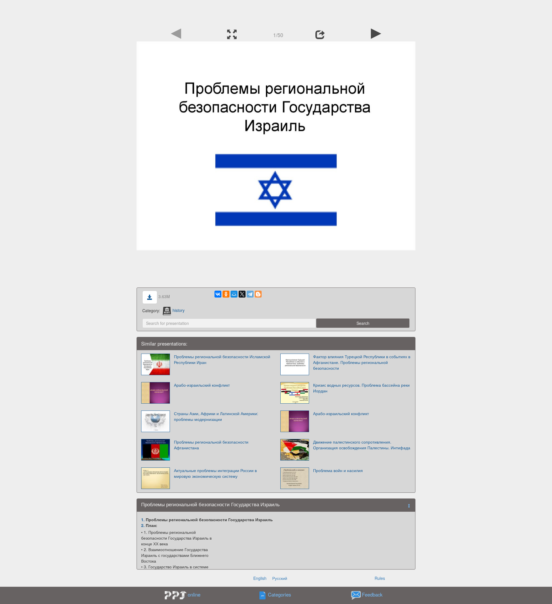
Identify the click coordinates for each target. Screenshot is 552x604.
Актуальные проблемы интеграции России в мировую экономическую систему (215, 473)
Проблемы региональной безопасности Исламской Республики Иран (222, 359)
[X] (242, 294)
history (178, 310)
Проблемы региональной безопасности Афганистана (211, 444)
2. (143, 525)
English (260, 578)
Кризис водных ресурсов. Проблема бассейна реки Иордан (361, 388)
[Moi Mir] (234, 294)
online (194, 594)
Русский (279, 578)
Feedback (372, 594)
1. (143, 519)
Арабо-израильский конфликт (202, 385)
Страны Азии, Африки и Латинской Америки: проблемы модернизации (216, 416)
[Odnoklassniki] (226, 294)
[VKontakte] (217, 294)
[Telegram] (250, 294)
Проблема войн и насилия (338, 470)
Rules (380, 578)
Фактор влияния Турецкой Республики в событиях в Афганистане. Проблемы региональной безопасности (361, 362)
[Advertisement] (276, 13)
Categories (279, 594)
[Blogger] (258, 294)
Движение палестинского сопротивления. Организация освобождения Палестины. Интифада (361, 444)
